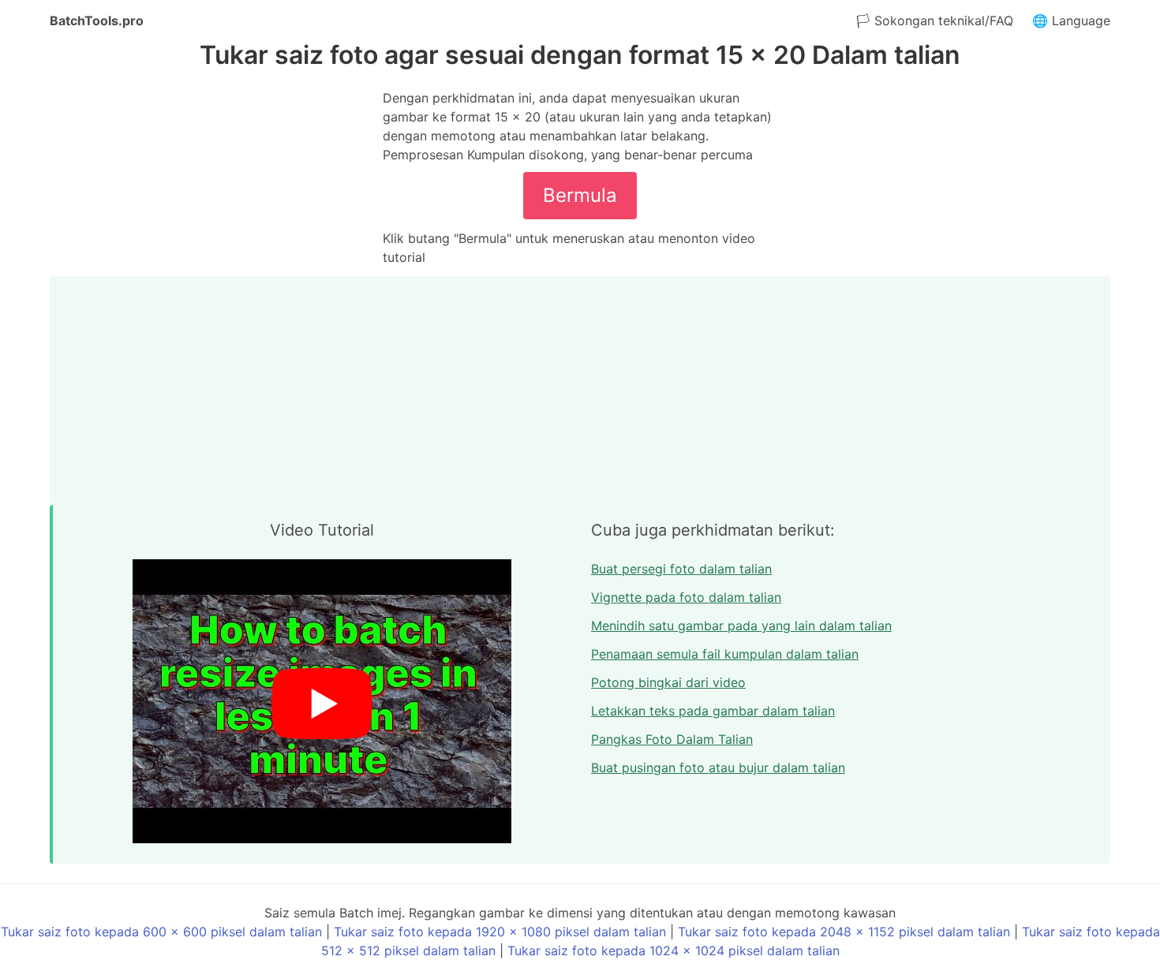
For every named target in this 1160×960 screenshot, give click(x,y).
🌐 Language (1071, 20)
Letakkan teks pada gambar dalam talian (713, 711)
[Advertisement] (580, 386)
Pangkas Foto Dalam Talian (672, 739)
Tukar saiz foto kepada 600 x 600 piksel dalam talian (161, 931)
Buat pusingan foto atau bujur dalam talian (718, 767)
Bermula (580, 195)
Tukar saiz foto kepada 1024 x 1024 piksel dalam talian (673, 950)
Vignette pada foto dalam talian (686, 597)
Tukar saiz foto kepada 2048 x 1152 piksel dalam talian (844, 931)
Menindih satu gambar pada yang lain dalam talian (741, 625)
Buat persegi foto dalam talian (681, 569)
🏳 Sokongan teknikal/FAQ (934, 20)
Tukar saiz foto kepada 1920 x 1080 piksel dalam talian (500, 931)
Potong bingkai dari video (668, 682)
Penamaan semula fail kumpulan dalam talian (725, 654)
